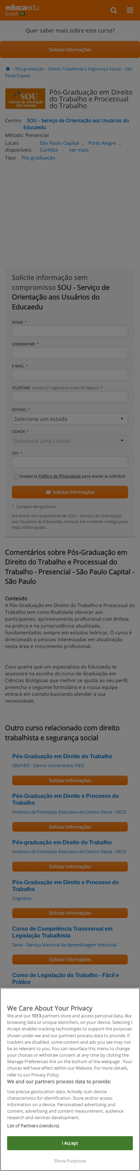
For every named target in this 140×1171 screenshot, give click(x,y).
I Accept (70, 1143)
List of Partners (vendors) (33, 1126)
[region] (70, 1079)
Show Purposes (70, 1161)
